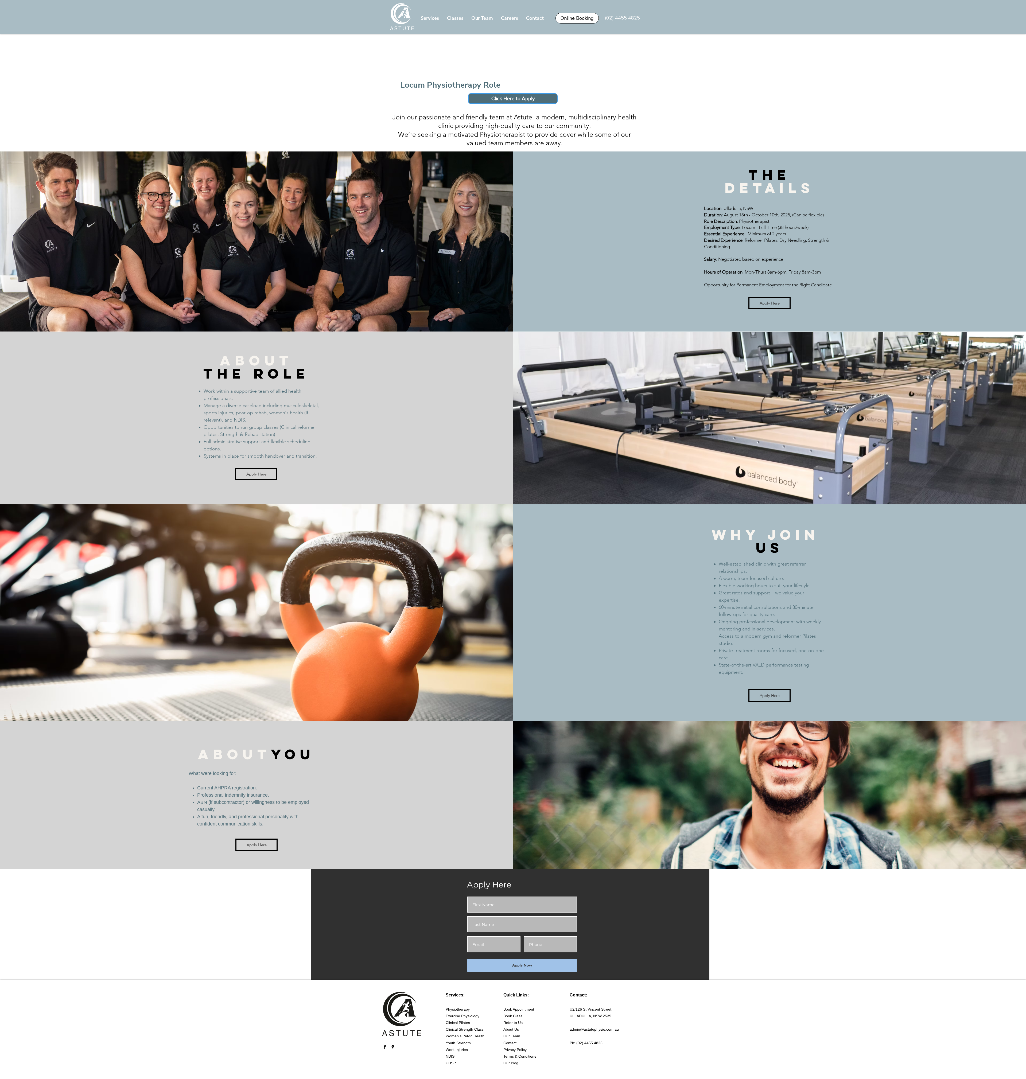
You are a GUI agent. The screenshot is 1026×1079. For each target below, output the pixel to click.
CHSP (451, 1063)
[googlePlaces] (392, 1047)
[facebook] (384, 1047)
